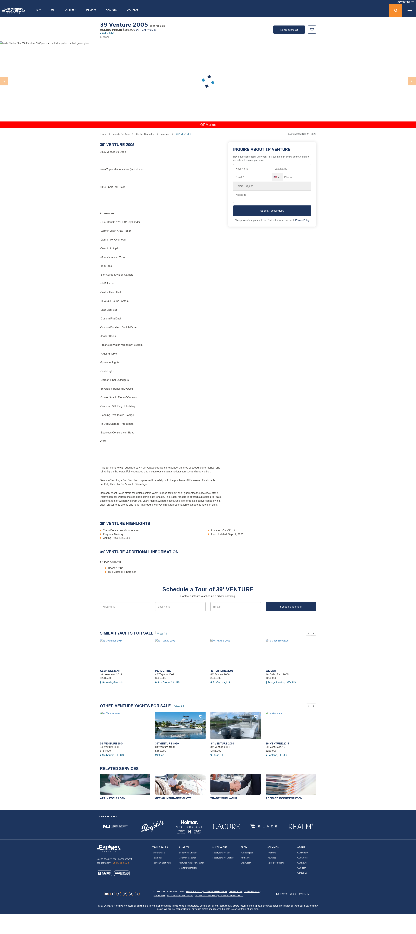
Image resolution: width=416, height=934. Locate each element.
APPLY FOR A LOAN (112, 798)
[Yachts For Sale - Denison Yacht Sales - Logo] (12, 10)
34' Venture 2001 (222, 743)
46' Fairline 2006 (221, 671)
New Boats (157, 858)
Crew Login (246, 863)
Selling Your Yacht (275, 863)
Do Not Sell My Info (206, 895)
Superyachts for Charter (222, 858)
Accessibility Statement (180, 895)
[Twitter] (138, 894)
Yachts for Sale (158, 853)
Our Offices (302, 858)
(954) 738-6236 (120, 863)
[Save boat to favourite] (312, 29)
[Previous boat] (308, 633)
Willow (271, 671)
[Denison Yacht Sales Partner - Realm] (300, 826)
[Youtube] (107, 894)
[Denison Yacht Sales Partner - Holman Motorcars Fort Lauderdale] (189, 826)
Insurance (271, 858)
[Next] (412, 81)
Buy (38, 10)
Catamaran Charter (187, 858)
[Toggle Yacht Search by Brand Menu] (395, 10)
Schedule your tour (291, 606)
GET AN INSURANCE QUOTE (173, 798)
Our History (302, 853)
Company (111, 10)
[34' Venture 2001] (235, 725)
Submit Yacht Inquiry (272, 210)
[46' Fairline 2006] (235, 652)
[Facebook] (113, 894)
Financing (271, 853)
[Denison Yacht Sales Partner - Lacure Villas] (226, 826)
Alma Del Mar (110, 671)
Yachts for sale (121, 134)
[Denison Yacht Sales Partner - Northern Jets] (115, 826)
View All (162, 633)
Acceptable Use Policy (230, 895)
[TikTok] (132, 894)
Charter (70, 10)
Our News (301, 863)
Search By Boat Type (161, 863)
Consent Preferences (215, 891)
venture (165, 134)
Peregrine (163, 671)
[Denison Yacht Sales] (109, 848)
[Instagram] (120, 894)
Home (103, 134)
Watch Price (146, 29)
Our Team (301, 868)
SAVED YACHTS (405, 2)
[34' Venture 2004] (125, 725)
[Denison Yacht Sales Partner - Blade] (263, 826)
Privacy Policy (302, 220)
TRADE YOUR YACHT (223, 798)
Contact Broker (289, 29)
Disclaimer (159, 895)
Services (91, 10)
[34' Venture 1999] (180, 725)
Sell (53, 10)
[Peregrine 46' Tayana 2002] (180, 652)
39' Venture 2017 (277, 743)
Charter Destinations (188, 868)
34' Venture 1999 (167, 743)
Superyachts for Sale (221, 853)
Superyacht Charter (187, 853)
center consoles (145, 134)
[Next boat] (313, 633)
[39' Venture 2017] (291, 725)
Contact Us (302, 873)
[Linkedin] (126, 894)
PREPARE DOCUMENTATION (284, 798)
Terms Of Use (235, 891)
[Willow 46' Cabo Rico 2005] (291, 652)
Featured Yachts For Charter (191, 863)
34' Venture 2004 (112, 743)
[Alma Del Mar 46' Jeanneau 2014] (125, 652)
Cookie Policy (252, 891)
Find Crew (245, 858)
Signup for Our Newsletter (295, 894)
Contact (132, 10)
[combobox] (277, 177)
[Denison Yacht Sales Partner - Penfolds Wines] (152, 826)
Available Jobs (247, 853)
